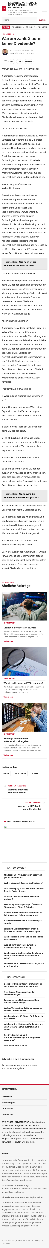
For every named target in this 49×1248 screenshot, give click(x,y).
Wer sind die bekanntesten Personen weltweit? (21, 897)
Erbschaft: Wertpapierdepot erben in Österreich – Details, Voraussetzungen (22, 930)
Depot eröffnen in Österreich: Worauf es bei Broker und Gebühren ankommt (23, 913)
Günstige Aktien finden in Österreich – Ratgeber (16, 740)
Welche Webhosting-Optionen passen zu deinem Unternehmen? (23, 1009)
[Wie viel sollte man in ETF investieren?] (24, 661)
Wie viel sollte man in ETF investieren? (23, 683)
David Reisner (19, 53)
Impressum (7, 1108)
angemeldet (16, 1064)
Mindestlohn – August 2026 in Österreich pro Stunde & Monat (23, 876)
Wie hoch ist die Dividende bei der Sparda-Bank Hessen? (24, 938)
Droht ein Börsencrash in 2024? (20, 627)
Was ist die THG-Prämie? (15, 1045)
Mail (11, 61)
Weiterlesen (8, 641)
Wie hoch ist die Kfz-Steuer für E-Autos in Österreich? (23, 1017)
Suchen (42, 20)
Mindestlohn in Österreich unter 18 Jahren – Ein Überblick (24, 965)
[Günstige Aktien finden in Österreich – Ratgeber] (24, 717)
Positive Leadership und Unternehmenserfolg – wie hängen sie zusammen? (22, 1037)
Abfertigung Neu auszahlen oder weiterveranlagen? (19, 993)
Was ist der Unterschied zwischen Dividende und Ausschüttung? (20, 946)
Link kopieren (20, 773)
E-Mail (6, 773)
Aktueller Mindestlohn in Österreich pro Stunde (23, 922)
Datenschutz (8, 1114)
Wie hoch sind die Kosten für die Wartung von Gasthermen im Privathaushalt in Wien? (23, 955)
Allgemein (30, 27)
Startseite (7, 1096)
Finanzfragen (18, 27)
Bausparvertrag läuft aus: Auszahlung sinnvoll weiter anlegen (21, 1001)
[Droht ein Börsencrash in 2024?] (24, 606)
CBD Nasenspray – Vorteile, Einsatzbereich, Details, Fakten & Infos (24, 889)
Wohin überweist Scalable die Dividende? (23, 883)
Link (19, 61)
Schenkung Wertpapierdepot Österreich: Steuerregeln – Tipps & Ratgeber (23, 905)
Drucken (28, 61)
